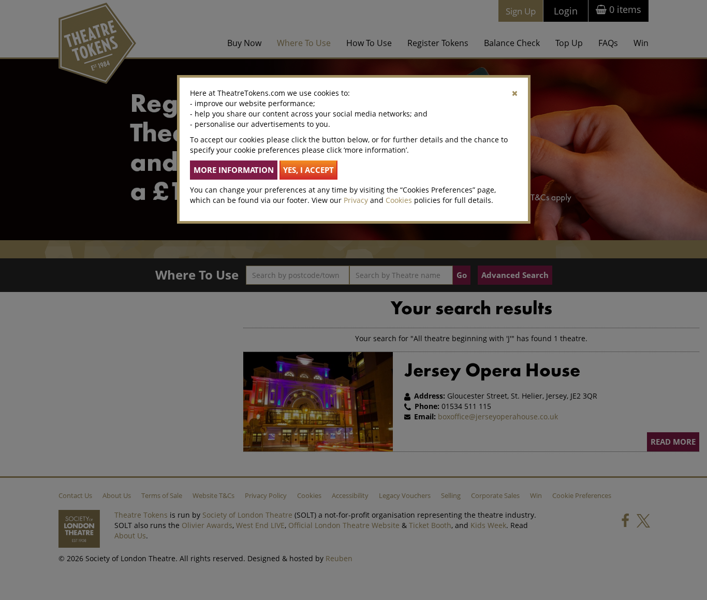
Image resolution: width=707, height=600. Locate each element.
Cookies (399, 200)
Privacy (356, 200)
